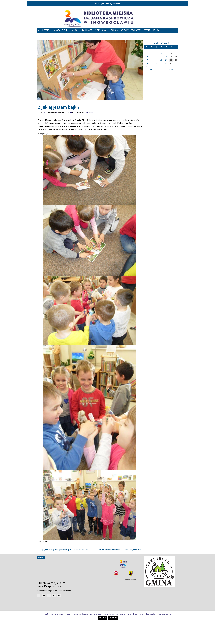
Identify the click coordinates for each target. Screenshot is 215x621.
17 (147, 60)
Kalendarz (87, 30)
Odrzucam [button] (113, 618)
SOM (104, 30)
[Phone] (38, 595)
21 (166, 60)
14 (166, 57)
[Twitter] (54, 595)
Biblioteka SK (50, 112)
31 (147, 66)
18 (151, 60)
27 (161, 63)
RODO (113, 30)
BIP (98, 30)
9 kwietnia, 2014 (63, 112)
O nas (74, 30)
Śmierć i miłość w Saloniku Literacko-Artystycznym (120, 549)
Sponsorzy (136, 30)
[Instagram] (59, 595)
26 (156, 63)
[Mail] (43, 595)
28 (166, 63)
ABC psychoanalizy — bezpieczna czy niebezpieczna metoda (63, 549)
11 (151, 57)
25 (151, 63)
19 (156, 60)
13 (161, 57)
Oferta (147, 30)
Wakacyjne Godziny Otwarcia (107, 4)
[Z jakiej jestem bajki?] (90, 70)
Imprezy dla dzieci (78, 112)
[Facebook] (49, 595)
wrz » (171, 69)
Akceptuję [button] (102, 618)
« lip (151, 69)
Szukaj (156, 30)
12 (156, 57)
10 (147, 57)
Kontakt (125, 30)
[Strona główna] (39, 30)
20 (161, 60)
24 (147, 63)
